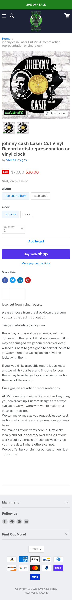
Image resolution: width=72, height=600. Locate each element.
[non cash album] (16, 200)
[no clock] (11, 219)
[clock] (27, 219)
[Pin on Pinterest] (28, 280)
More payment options (36, 263)
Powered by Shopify (36, 592)
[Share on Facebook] (5, 280)
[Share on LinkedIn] (20, 280)
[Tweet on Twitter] (13, 280)
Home (6, 39)
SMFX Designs (16, 160)
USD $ (34, 549)
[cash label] (41, 200)
